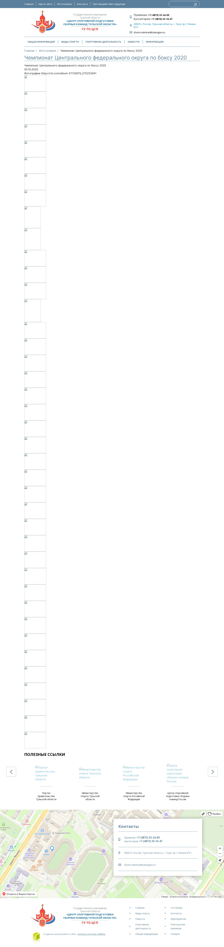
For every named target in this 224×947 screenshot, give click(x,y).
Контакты (82, 4)
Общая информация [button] (41, 41)
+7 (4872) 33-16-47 (161, 18)
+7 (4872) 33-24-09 (158, 15)
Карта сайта (45, 4)
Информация (154, 41)
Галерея (175, 934)
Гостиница (176, 907)
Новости (133, 41)
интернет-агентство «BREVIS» (91, 934)
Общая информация (146, 934)
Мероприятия (178, 918)
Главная (28, 4)
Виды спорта (142, 913)
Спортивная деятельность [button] (103, 41)
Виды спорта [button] (70, 41)
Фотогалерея (64, 4)
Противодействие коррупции (109, 4)
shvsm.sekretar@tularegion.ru (149, 32)
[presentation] (11, 772)
